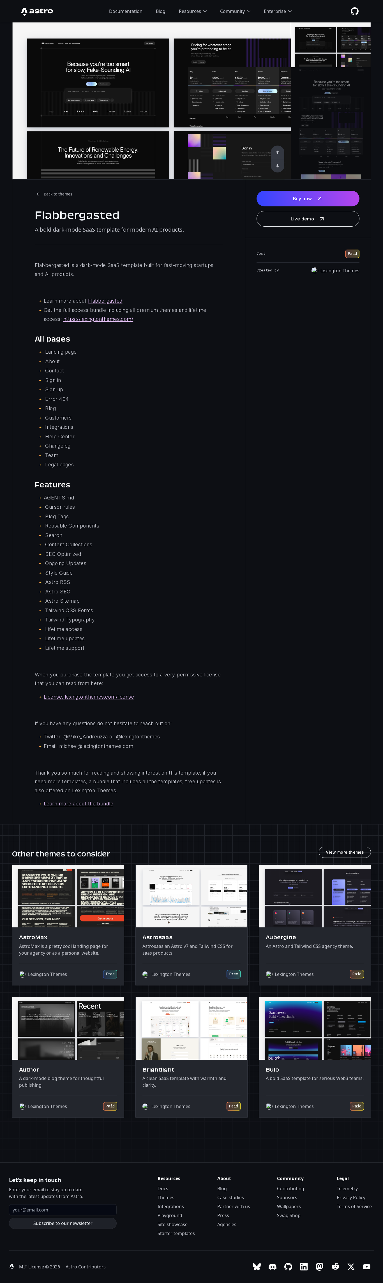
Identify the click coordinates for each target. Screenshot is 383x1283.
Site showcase (173, 1224)
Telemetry (347, 1188)
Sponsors (287, 1197)
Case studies (230, 1197)
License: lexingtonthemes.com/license (89, 697)
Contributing (290, 1188)
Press (223, 1215)
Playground (170, 1215)
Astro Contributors (86, 1267)
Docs (163, 1188)
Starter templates (176, 1233)
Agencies (226, 1224)
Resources (190, 11)
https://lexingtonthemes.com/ (98, 319)
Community (232, 11)
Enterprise (275, 11)
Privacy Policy (351, 1197)
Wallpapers (289, 1206)
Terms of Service (354, 1206)
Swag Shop (289, 1215)
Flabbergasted (105, 301)
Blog (160, 11)
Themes (166, 1197)
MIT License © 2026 (40, 1267)
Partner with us (233, 1206)
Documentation (125, 11)
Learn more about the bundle (78, 804)
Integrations (171, 1206)
